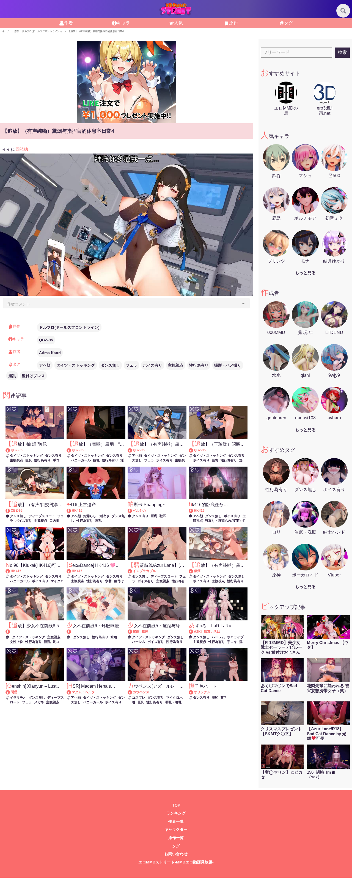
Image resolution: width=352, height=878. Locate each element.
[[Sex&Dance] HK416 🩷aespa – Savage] (71, 571)
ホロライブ (235, 637)
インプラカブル (144, 571)
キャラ (123, 23)
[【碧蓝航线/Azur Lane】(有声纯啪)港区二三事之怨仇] (132, 571)
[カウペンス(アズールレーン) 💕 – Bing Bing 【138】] (132, 692)
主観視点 (175, 365)
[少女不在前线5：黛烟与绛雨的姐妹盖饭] (132, 632)
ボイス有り (152, 365)
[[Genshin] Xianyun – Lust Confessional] (10, 692)
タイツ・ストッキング (75, 365)
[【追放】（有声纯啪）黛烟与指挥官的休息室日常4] (132, 450)
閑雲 (14, 692)
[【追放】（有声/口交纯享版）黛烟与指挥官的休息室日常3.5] (10, 510)
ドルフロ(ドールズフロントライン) (69, 327)
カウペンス (141, 692)
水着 (108, 581)
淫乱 (12, 376)
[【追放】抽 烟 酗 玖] (10, 450)
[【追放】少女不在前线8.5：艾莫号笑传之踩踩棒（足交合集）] (35, 631)
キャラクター (176, 829)
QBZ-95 (46, 340)
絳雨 (136, 632)
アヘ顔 (45, 365)
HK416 (77, 510)
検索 (342, 52)
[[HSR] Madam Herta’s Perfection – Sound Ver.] (71, 692)
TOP (176, 805)
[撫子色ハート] (193, 692)
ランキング (176, 813)
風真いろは (212, 632)
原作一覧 (176, 838)
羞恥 (215, 697)
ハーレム (138, 642)
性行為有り (198, 365)
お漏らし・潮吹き (96, 516)
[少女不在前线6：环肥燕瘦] (96, 631)
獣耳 (163, 516)
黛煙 (197, 571)
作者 (68, 23)
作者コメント (18, 304)
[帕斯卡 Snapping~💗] (132, 510)
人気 (178, 23)
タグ (288, 23)
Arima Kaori (50, 352)
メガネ (39, 702)
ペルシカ (139, 510)
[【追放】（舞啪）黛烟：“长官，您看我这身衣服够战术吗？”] (71, 450)
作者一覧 (176, 822)
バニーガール (81, 460)
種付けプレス (33, 376)
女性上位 (16, 642)
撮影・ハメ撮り (227, 365)
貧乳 (224, 697)
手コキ (232, 642)
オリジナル (202, 692)
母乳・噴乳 (173, 702)
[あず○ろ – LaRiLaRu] (193, 632)
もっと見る (305, 272)
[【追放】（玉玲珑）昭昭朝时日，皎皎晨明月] (193, 450)
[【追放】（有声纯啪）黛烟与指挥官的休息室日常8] (193, 571)
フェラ (131, 365)
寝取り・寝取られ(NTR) (223, 521)
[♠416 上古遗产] (71, 510)
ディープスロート (42, 516)
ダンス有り (53, 456)
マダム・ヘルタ (83, 692)
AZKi (198, 632)
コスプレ (138, 697)
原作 (233, 23)
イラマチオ (18, 697)
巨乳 (28, 460)
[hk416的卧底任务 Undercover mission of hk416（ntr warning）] (193, 510)
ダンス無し (110, 365)
